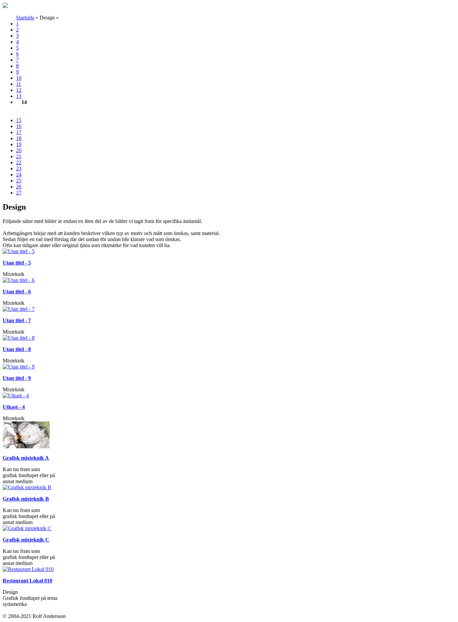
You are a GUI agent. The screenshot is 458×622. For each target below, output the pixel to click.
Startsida (25, 17)
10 (18, 78)
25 (18, 180)
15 (18, 120)
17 (18, 132)
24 (18, 174)
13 (18, 96)
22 (18, 162)
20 (18, 150)
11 (18, 84)
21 (18, 156)
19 (18, 144)
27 (18, 192)
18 (18, 138)
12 (18, 90)
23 (18, 168)
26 (18, 186)
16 (18, 126)
